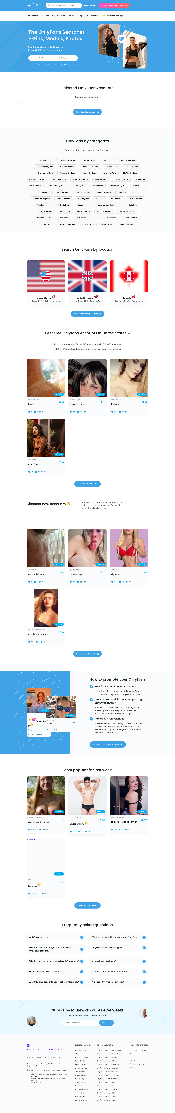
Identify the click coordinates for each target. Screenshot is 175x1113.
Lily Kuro (115, 574)
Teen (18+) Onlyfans (90, 166)
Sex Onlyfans (47, 224)
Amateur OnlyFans (67, 173)
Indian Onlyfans (36, 186)
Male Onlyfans (46, 211)
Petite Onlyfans (83, 211)
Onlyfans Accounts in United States (109, 1050)
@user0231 (32, 570)
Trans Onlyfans (132, 166)
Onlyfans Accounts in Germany (108, 1075)
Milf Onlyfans (65, 211)
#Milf (49, 65)
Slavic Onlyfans (139, 186)
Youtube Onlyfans (80, 179)
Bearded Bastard (36, 574)
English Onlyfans (104, 192)
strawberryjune (77, 404)
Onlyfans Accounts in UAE (106, 1100)
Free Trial (99, 198)
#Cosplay (41, 65)
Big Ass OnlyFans (89, 173)
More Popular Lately (87, 905)
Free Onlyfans (32, 16)
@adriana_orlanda (33, 715)
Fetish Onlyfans (64, 205)
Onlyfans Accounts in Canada (107, 1057)
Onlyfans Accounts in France (107, 1072)
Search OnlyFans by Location (86, 314)
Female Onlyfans (43, 205)
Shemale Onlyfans (45, 173)
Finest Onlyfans (80, 1065)
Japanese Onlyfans (126, 192)
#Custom (67, 65)
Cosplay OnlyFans (36, 179)
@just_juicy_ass (34, 400)
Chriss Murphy (77, 824)
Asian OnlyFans (110, 173)
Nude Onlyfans (88, 224)
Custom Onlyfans (121, 179)
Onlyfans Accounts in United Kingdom (110, 1054)
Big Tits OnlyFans (130, 173)
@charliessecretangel (36, 630)
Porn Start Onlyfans (126, 211)
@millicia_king (116, 400)
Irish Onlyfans (62, 192)
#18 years (57, 65)
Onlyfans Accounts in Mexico (107, 1093)
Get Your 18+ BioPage (114, 16)
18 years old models (82, 1054)
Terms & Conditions (137, 1064)
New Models (64, 218)
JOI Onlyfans (140, 179)
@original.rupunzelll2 (35, 817)
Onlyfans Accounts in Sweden (107, 1089)
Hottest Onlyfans (57, 186)
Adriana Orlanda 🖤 (39, 723)
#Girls (75, 65)
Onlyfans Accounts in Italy (106, 1082)
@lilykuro (114, 570)
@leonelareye (74, 570)
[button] (141, 503)
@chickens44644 (117, 817)
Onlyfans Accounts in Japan (107, 1079)
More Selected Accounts (86, 112)
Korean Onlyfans (47, 160)
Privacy (132, 1060)
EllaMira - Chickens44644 (124, 822)
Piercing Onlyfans (104, 211)
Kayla (31, 404)
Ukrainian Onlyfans (118, 186)
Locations (95, 16)
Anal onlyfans (100, 179)
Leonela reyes (77, 574)
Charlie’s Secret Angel (39, 634)
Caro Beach (34, 464)
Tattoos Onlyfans (67, 166)
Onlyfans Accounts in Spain (106, 1086)
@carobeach (32, 460)
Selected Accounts (44, 218)
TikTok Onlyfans (111, 166)
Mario (49, 724)
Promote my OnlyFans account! (106, 744)
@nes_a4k (32, 880)
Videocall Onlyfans (108, 218)
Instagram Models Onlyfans (108, 205)
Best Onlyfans (90, 5)
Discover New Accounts (86, 654)
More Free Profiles (86, 484)
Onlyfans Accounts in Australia (107, 1068)
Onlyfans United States (62, 16)
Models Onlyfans (78, 186)
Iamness (32, 886)
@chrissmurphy (75, 817)
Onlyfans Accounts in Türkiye (107, 1097)
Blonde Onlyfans (126, 224)
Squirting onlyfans (67, 224)
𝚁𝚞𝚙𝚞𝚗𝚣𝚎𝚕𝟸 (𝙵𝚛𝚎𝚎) (38, 822)
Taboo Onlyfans (63, 198)
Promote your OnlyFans (138, 1050)
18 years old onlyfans (41, 198)
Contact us (134, 1054)
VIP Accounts (116, 198)
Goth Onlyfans (83, 205)
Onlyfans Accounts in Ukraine (107, 1061)
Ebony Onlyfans (89, 160)
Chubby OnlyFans (58, 179)
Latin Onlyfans (132, 205)
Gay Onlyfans (97, 186)
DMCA (132, 1068)
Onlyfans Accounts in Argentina (108, 1065)
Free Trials (45, 16)
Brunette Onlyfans (130, 218)
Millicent (115, 404)
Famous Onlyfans (68, 160)
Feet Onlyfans (108, 160)
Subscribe (106, 1023)
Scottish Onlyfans (83, 192)
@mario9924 (51, 720)
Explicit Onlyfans (128, 160)
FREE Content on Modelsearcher (114, 5)
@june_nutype (75, 400)
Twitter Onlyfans (135, 198)
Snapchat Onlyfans (45, 166)
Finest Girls (45, 192)
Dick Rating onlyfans (85, 218)
